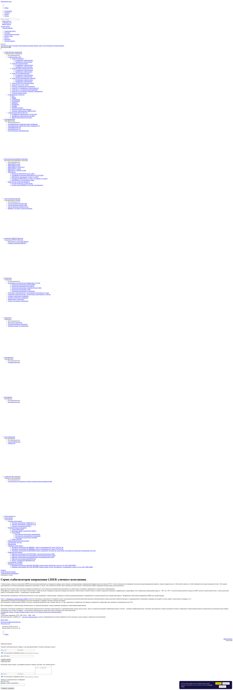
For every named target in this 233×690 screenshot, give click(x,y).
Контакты (7, 39)
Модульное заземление (15, 322)
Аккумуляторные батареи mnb (17, 203)
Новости (41, 612)
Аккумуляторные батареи (12, 198)
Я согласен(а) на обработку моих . (21, 653)
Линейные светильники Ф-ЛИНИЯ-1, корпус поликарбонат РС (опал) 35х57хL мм (37, 547)
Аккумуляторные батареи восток (18, 207)
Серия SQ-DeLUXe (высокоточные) (23, 83)
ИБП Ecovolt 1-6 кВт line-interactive (19, 182)
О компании (8, 11)
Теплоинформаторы (14, 442)
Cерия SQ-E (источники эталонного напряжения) (27, 91)
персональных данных (31, 653)
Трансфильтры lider (14, 362)
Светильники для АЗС (15, 542)
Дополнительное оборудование (21, 109)
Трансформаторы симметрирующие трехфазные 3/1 (24, 126)
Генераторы (8, 278)
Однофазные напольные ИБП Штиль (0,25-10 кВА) (28, 175)
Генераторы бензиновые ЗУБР (21, 289)
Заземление (7, 318)
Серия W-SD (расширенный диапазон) (24, 78)
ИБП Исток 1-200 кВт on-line (17, 170)
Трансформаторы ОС (14, 127)
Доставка (7, 33)
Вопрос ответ (8, 36)
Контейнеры (8, 397)
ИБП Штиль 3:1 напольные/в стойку (23, 180)
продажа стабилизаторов (29, 617)
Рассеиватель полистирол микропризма (27, 534)
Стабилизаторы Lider (14, 57)
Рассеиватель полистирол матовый (26, 537)
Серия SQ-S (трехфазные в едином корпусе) (25, 88)
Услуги (6, 37)
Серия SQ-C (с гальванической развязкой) (25, 90)
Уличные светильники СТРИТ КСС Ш (24, 524)
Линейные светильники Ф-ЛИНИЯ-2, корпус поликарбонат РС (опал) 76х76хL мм (37, 549)
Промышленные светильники (17, 527)
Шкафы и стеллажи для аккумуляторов (20, 208)
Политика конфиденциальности (11, 622)
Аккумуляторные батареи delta (17, 205)
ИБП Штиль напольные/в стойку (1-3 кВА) (25, 177)
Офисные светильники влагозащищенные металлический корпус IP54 (33, 555)
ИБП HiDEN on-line (14, 164)
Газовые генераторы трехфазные (18, 297)
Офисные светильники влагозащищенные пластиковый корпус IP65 (33, 557)
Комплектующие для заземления (18, 326)
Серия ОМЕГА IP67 (18, 529)
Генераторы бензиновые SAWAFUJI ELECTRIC (27, 288)
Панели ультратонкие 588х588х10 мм (23, 560)
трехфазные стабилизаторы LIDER (17, 599)
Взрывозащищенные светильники (18, 541)
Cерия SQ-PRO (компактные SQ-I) (22, 68)
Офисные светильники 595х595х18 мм (24, 559)
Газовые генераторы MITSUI (17, 243)
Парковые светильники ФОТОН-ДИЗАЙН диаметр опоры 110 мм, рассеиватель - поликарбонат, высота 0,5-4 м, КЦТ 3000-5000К (52, 567)
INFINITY (15, 103)
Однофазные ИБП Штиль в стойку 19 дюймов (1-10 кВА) (30, 178)
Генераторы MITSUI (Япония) (13, 238)
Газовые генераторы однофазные (18, 296)
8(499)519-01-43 (6, 21)
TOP (13, 96)
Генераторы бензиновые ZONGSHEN (23, 284)
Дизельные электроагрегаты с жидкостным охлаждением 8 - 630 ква (29, 294)
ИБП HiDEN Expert (14, 165)
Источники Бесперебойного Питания (16, 159)
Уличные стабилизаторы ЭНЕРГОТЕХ (24, 111)
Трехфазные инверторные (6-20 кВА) (23, 116)
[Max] (6, 8)
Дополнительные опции (19, 93)
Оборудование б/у (10, 516)
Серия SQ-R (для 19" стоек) (20, 85)
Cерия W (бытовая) (18, 58)
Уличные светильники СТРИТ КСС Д (23, 523)
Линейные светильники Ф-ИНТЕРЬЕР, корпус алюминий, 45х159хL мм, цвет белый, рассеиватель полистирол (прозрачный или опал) (54, 550)
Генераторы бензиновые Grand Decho (23, 291)
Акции (6, 14)
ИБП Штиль (12, 172)
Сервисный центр (10, 31)
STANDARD (16, 101)
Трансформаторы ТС (14, 129)
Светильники (8, 518)
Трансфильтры (8, 357)
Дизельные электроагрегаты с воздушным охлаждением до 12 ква (28, 293)
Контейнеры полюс (14, 402)
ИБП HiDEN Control (14, 169)
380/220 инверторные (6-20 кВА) (22, 117)
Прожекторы (12, 544)
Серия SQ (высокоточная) (20, 63)
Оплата (6, 16)
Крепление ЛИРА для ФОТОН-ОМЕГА (24, 531)
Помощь (22, 612)
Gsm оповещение (9, 437)
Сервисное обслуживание (12, 476)
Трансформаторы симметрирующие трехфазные (23, 124)
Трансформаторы (9, 119)
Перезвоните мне (6, 1)
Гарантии (7, 12)
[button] (116, 44)
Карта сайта (4, 620)
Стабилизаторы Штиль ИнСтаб (18, 112)
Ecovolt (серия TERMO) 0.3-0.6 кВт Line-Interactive (27, 185)
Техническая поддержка (11, 34)
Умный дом (11, 443)
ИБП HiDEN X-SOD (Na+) (16, 167)
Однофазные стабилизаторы (24, 60)
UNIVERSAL (16, 99)
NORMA (14, 106)
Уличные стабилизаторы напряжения (23, 86)
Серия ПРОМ (16, 532)
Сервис (11, 612)
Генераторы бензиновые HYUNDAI (23, 286)
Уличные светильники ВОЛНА (21, 526)
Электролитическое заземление (17, 324)
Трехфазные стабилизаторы (23, 62)
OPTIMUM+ (15, 104)
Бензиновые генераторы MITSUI (18, 241)
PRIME (14, 98)
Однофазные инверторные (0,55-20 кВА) (24, 114)
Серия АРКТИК (17, 539)
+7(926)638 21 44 (6, 22)
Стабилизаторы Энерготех (16, 94)
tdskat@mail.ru (6, 24)
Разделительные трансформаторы (18, 130)
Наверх (3, 613)
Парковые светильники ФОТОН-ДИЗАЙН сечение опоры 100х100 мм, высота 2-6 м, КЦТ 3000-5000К (44, 565)
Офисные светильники (15, 552)
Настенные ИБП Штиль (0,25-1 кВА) (23, 173)
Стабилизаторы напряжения (13, 52)
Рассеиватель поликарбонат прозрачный (27, 536)
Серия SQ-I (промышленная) (20, 73)
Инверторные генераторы (16, 299)
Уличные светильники (15, 521)
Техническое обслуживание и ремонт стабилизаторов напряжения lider (30, 481)
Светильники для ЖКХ (15, 562)
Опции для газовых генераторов (18, 301)
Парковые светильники (15, 564)
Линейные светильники (15, 546)
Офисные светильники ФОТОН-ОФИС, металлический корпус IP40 (33, 554)
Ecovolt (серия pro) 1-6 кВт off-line (22, 183)
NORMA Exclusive (17, 108)
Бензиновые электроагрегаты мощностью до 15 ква (24, 283)
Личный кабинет (5, 26)
